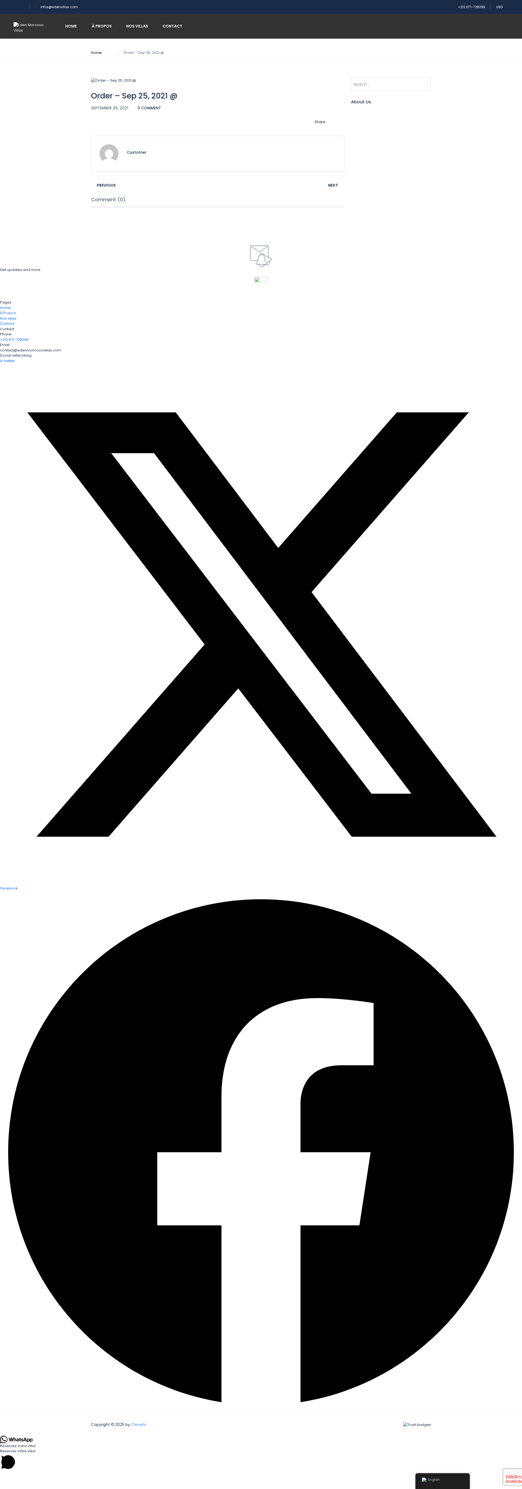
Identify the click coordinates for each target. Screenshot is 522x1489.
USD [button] (500, 7)
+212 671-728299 (471, 7)
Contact (172, 26)
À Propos (101, 26)
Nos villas (137, 26)
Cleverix (138, 1424)
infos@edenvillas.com (59, 7)
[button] (261, 1459)
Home (71, 26)
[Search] (424, 84)
